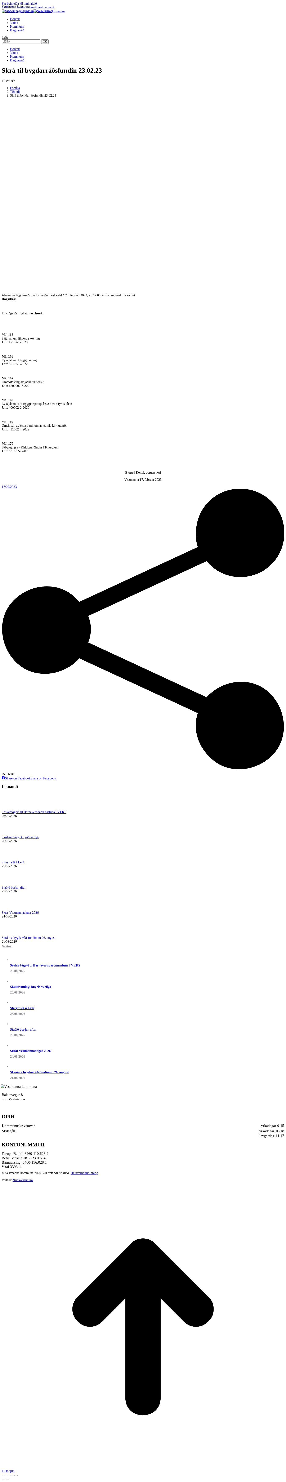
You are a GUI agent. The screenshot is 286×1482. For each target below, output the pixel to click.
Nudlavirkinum (23, 1180)
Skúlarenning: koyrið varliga (20, 837)
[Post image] (13, 808)
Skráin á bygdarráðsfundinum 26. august (28, 937)
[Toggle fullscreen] (11, 1475)
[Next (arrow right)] (7, 1479)
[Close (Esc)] (3, 1475)
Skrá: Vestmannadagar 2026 (20, 912)
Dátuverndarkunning (84, 1173)
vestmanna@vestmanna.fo (37, 7)
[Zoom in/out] (16, 1475)
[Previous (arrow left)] (3, 1479)
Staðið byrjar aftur (14, 887)
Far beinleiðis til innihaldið (19, 3)
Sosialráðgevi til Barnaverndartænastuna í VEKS (34, 812)
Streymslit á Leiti (13, 862)
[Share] (7, 1475)
